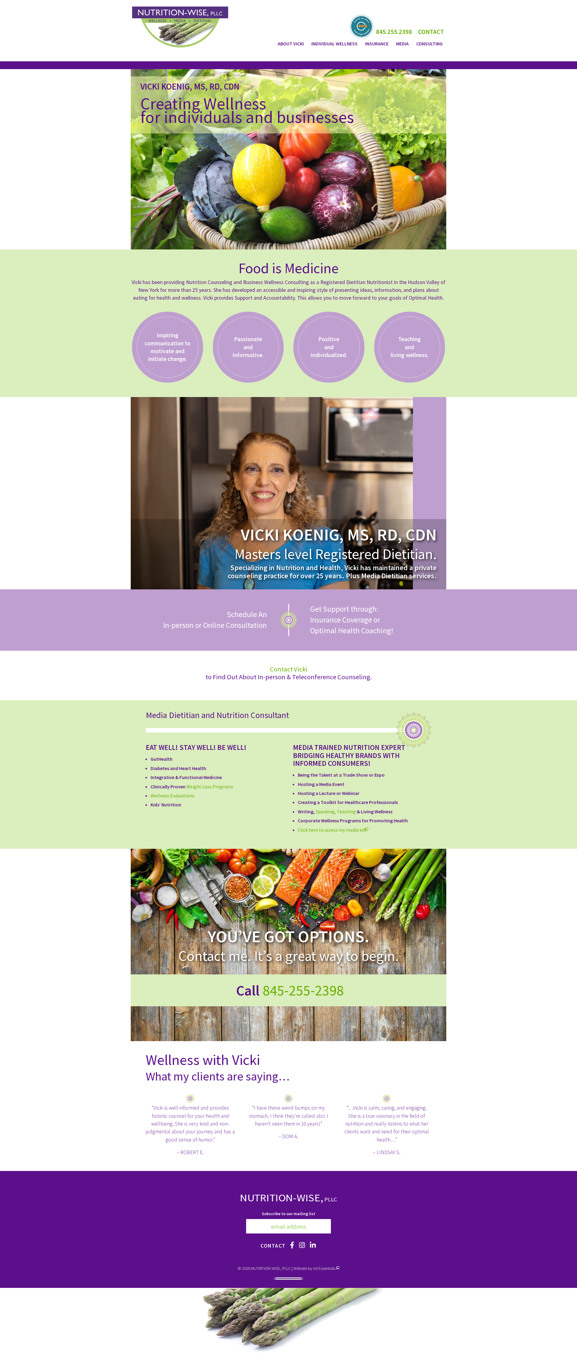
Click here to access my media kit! (333, 830)
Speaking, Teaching (336, 811)
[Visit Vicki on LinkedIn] (313, 1245)
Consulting (429, 44)
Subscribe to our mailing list (288, 1213)
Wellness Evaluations (172, 796)
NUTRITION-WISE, (288, 1197)
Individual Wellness (334, 44)
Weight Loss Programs (209, 787)
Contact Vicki (288, 669)
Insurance (377, 44)
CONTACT (431, 32)
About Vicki (291, 44)
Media (402, 44)
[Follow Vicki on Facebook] (292, 1245)
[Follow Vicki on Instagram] (302, 1245)
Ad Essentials (324, 1268)
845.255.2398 (394, 32)
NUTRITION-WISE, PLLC (271, 1268)
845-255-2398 (303, 990)
